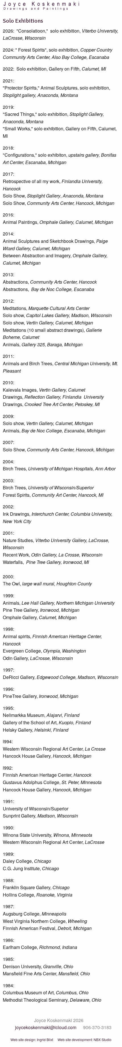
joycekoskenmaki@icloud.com (45, 1027)
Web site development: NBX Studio (85, 1039)
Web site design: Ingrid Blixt (31, 1039)
